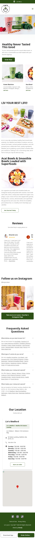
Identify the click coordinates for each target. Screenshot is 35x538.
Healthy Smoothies (12, 357)
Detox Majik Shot (6, 349)
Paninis (25, 347)
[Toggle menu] (33, 9)
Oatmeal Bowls (9, 347)
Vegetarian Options (15, 363)
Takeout (13, 373)
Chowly (20, 527)
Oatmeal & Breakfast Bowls (15, 361)
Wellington (4, 393)
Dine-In (9, 373)
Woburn (3, 395)
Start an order (17, 464)
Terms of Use (13, 521)
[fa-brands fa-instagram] (17, 516)
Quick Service (15, 379)
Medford (12, 391)
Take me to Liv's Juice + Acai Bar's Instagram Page (17, 316)
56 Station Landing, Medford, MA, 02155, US (17, 438)
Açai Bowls (21, 357)
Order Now (8, 60)
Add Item (5, 90)
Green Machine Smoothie (11, 343)
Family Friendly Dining (18, 377)
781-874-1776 (12, 442)
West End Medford (20, 391)
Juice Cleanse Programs (17, 359)
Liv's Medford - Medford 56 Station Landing (16, 426)
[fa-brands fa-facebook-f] (12, 516)
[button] (13, 298)
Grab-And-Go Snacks (13, 365)
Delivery (19, 373)
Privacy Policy (22, 521)
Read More (12, 261)
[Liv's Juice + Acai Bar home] (5, 9)
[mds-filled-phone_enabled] (22, 516)
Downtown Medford (24, 393)
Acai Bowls (18, 341)
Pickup (23, 373)
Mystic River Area (13, 393)
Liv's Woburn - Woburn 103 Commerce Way (17, 432)
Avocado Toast (19, 347)
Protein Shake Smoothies (14, 345)
